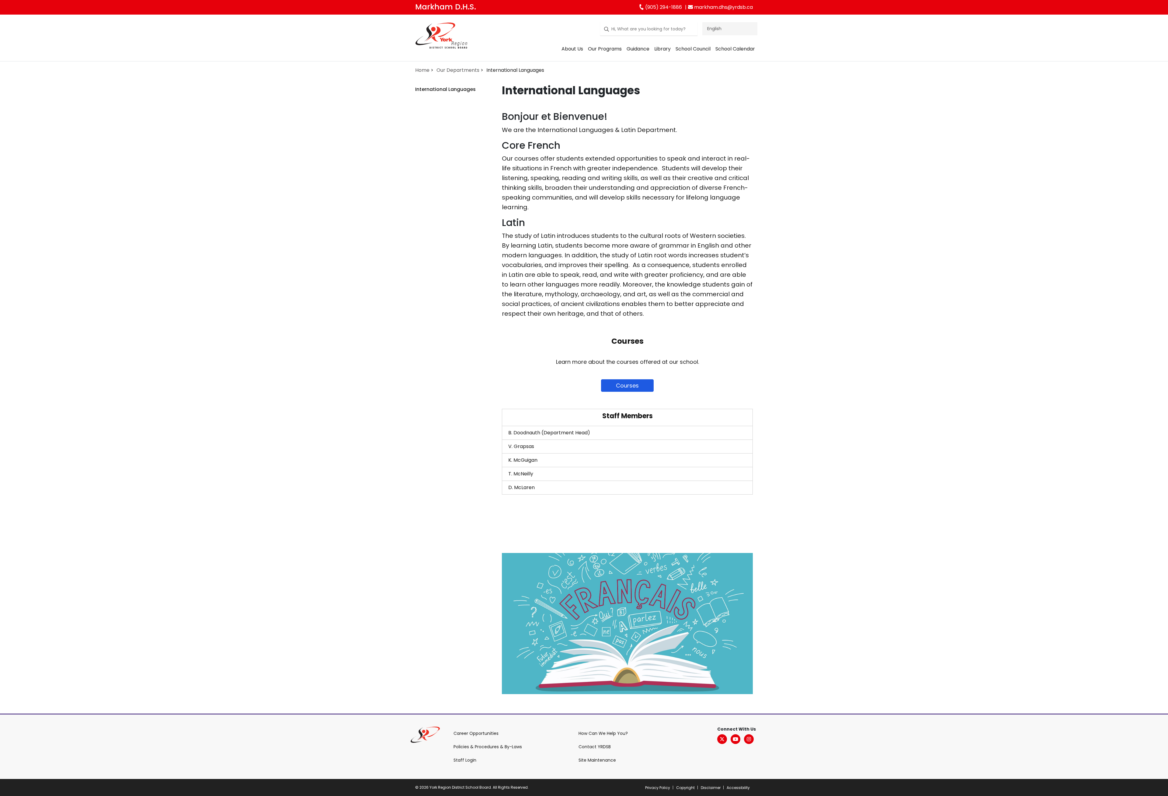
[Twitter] (722, 739)
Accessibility (738, 787)
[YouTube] (735, 739)
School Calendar (735, 48)
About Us (572, 48)
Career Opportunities (476, 733)
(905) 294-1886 (663, 7)
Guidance (638, 48)
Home (422, 70)
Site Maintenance (597, 760)
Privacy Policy (657, 787)
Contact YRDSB (595, 747)
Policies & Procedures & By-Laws (488, 747)
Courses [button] (627, 385)
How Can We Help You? (603, 733)
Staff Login (465, 760)
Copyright (685, 787)
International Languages (445, 89)
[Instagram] (749, 739)
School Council (693, 48)
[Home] (441, 37)
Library (662, 48)
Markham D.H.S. (445, 7)
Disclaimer (711, 787)
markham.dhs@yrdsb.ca (723, 7)
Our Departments (457, 70)
